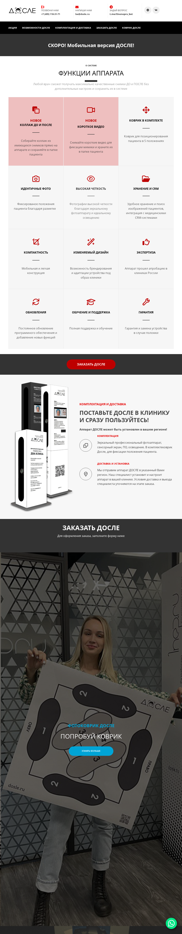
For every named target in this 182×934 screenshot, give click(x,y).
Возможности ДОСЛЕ (36, 27)
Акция (12, 27)
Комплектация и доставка (73, 27)
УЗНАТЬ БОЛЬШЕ (91, 750)
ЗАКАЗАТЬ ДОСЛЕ (91, 364)
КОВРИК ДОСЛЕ (131, 27)
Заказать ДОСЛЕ (106, 27)
